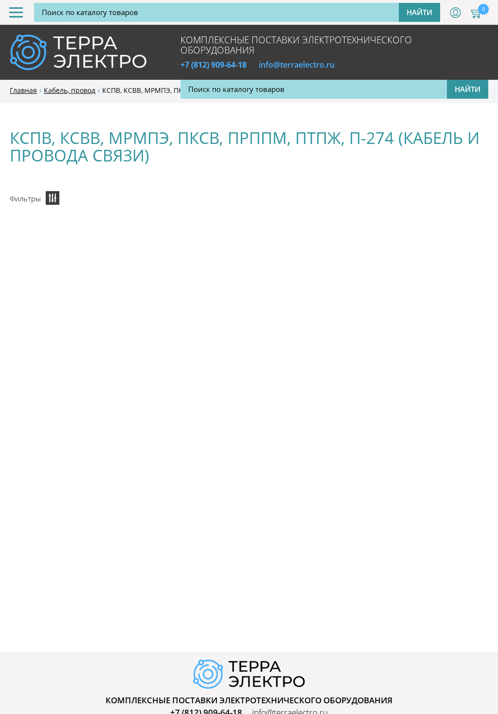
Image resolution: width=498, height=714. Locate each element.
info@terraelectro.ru (297, 64)
